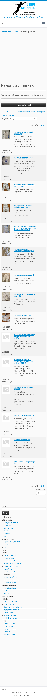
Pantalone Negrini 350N (22, 315)
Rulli (5, 547)
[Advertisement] (23, 57)
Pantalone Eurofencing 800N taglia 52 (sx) (24, 133)
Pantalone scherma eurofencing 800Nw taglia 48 (24, 250)
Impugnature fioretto (11, 566)
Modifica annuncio (23, 112)
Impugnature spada (10, 629)
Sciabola (5, 599)
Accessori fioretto (10, 555)
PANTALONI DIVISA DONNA (24, 158)
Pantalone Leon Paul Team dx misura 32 (25, 295)
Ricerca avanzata (40, 108)
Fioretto (4, 553)
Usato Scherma (20, 693)
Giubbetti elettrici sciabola (13, 607)
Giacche (6, 531)
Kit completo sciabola (11, 580)
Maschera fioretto (10, 572)
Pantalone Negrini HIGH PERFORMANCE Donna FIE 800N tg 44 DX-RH (23, 361)
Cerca (4, 506)
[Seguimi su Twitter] (2, 23)
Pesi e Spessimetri (10, 588)
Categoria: (4, 119)
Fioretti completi (9, 561)
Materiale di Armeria (9, 585)
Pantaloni (7, 534)
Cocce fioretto (9, 558)
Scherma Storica (7, 596)
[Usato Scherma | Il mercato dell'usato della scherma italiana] (23, 8)
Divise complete (9, 528)
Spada (4, 621)
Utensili (6, 593)
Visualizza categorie (38, 112)
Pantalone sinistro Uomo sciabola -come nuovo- (23, 206)
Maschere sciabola (10, 615)
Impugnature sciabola (11, 610)
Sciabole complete (10, 618)
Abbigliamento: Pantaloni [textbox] (22, 119)
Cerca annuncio (8, 115)
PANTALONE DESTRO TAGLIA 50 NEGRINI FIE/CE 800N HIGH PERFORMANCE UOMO (25, 228)
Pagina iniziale (6, 32)
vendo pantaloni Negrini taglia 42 (24, 462)
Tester (6, 591)
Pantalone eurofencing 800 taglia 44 (23, 388)
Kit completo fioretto (11, 577)
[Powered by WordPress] (34, 692)
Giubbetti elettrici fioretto (12, 563)
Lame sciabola (9, 612)
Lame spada (8, 632)
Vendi (9, 112)
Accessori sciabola (10, 601)
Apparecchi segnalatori (12, 542)
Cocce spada (8, 626)
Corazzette (7, 525)
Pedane (6, 544)
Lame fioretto (8, 569)
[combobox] (23, 118)
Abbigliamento (7, 520)
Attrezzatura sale (8, 539)
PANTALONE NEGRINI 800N (24, 415)
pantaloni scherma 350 (22, 440)
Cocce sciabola (9, 604)
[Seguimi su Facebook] (5, 23)
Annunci (15, 32)
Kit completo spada (10, 583)
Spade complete (9, 634)
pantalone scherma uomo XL (24, 275)
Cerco (4, 550)
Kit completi (6, 575)
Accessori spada (9, 623)
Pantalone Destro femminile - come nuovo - (24, 185)
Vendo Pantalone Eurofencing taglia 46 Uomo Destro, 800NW (24, 336)
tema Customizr (28, 695)
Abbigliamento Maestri (12, 523)
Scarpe (6, 536)
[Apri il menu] (43, 22)
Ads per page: (41, 489)
